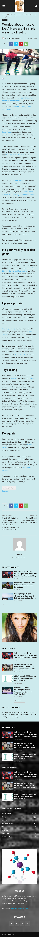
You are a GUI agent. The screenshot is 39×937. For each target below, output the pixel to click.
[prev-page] (3, 604)
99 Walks (14, 378)
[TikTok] (22, 923)
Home (4, 15)
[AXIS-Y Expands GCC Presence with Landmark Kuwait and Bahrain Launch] (7, 678)
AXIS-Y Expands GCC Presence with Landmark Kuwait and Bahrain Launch (25, 678)
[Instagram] (17, 923)
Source (5, 491)
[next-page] (7, 604)
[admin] (3, 38)
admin (9, 38)
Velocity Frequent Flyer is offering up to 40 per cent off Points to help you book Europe (25, 596)
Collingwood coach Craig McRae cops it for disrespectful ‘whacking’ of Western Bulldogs (25, 574)
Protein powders (8, 329)
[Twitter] (16, 44)
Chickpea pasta (21, 354)
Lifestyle (9, 15)
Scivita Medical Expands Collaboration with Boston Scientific (29, 520)
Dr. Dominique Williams (15, 155)
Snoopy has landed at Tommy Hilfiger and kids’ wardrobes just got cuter (24, 585)
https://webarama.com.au (19, 558)
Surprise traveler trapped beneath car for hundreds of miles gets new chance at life (24, 667)
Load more (18, 701)
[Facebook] (11, 44)
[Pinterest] (21, 44)
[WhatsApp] (26, 44)
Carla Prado (6, 132)
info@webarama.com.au (19, 908)
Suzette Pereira (18, 180)
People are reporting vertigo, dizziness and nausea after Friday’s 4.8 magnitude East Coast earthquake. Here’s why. (19, 714)
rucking (32, 378)
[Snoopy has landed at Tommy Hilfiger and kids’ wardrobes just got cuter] (7, 585)
